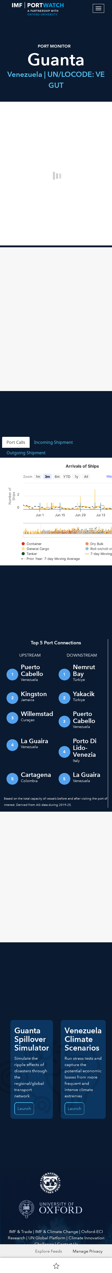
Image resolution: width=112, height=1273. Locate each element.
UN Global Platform (46, 1237)
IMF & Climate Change (56, 1231)
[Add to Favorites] (56, 1265)
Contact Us (67, 1244)
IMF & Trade (20, 1231)
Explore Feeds (48, 1251)
